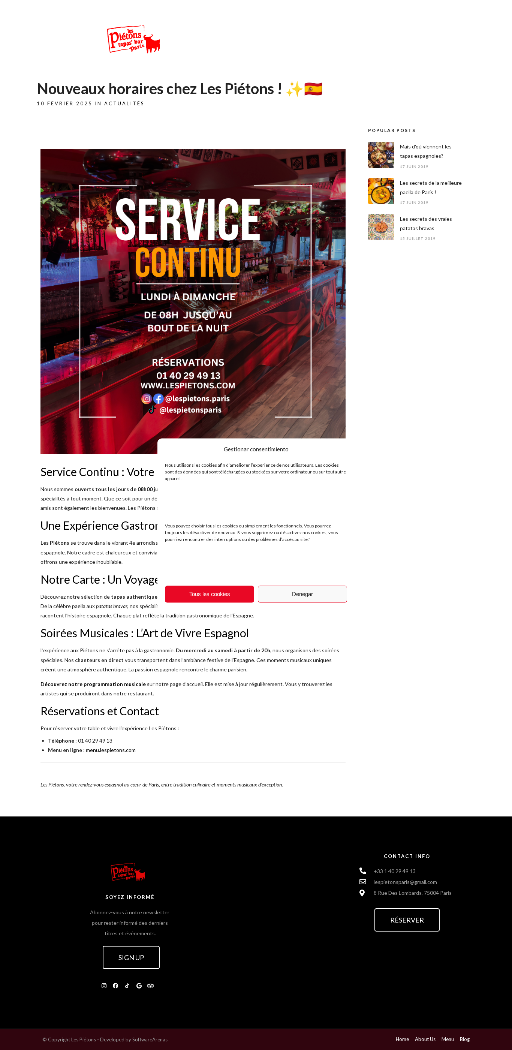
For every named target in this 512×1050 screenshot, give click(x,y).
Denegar (302, 594)
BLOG (274, 38)
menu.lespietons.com (111, 750)
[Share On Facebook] (19, 1034)
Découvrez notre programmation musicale (93, 684)
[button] (131, 957)
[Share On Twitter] (29, 1034)
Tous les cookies (209, 594)
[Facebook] (115, 985)
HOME (242, 38)
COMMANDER (390, 38)
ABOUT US (311, 38)
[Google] (139, 985)
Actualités (124, 103)
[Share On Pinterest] (40, 1034)
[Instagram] (104, 985)
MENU (349, 38)
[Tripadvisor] (150, 985)
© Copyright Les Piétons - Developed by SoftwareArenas (105, 1040)
